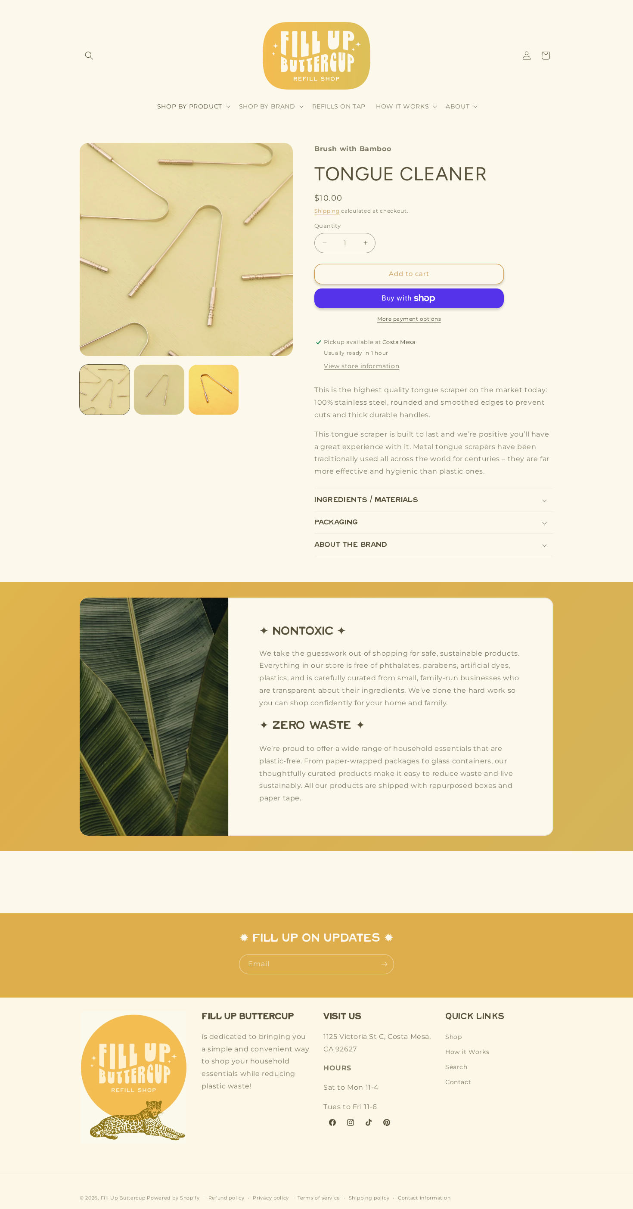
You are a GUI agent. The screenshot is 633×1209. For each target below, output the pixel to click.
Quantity (327, 225)
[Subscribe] (384, 964)
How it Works (467, 1052)
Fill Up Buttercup (123, 1198)
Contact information (424, 1197)
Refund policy (226, 1197)
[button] (89, 55)
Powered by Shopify (173, 1198)
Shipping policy (369, 1197)
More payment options (409, 319)
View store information (361, 366)
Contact (458, 1082)
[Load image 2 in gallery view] (159, 390)
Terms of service (319, 1197)
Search (456, 1067)
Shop (453, 1037)
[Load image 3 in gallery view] (214, 390)
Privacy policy (271, 1197)
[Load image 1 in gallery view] (105, 390)
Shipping (327, 211)
